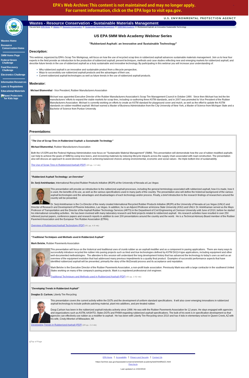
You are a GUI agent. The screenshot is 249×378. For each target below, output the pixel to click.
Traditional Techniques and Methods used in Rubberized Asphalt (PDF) (88, 276)
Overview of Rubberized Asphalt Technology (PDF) (58, 225)
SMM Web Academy (125, 27)
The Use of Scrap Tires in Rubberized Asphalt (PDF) (58, 165)
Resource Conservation (72, 27)
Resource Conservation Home (13, 46)
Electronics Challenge (13, 74)
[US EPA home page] (14, 38)
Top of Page (36, 341)
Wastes (56, 27)
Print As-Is (133, 364)
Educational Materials (13, 91)
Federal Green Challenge (9, 61)
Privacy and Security (139, 357)
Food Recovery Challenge (10, 68)
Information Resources (14, 82)
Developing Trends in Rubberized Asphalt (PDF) (56, 325)
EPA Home (45, 27)
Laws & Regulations (12, 86)
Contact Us (157, 357)
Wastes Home (9, 40)
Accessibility (121, 357)
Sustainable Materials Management (99, 27)
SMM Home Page (11, 55)
